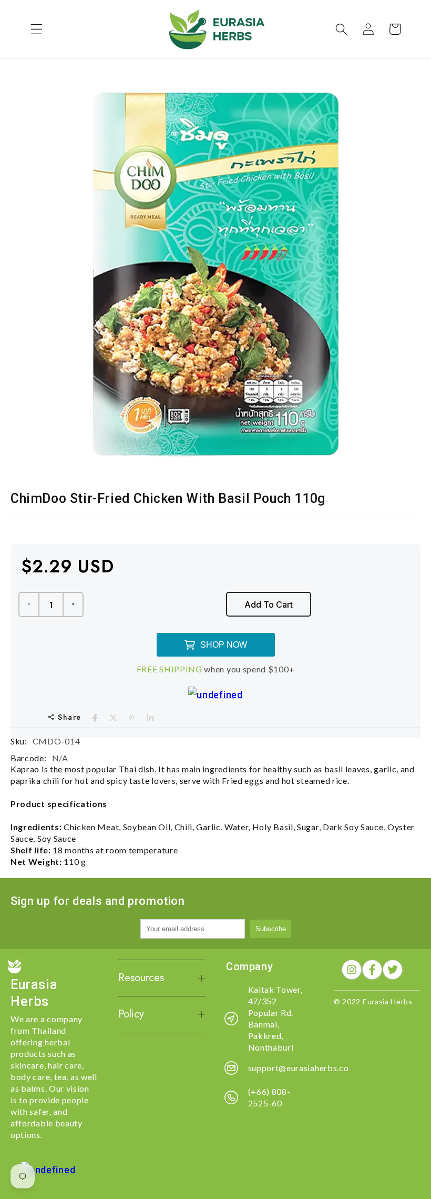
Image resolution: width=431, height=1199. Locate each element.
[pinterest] (131, 718)
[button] (36, 29)
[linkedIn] (150, 718)
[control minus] (28, 604)
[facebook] (95, 718)
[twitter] (113, 718)
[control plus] (74, 604)
